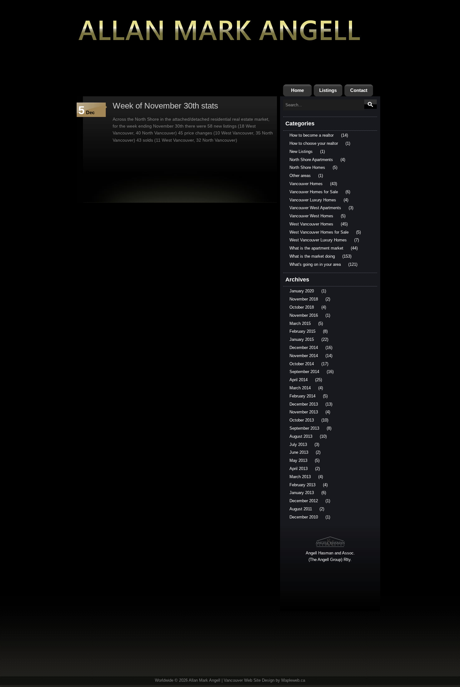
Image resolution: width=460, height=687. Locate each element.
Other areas (300, 175)
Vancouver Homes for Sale (313, 191)
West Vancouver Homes (311, 224)
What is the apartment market (316, 248)
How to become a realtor (311, 135)
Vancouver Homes (306, 183)
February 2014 (302, 396)
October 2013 (301, 420)
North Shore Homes (307, 167)
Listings (328, 90)
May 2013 (298, 460)
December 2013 (303, 404)
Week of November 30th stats (165, 105)
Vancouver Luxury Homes (312, 200)
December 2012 (303, 500)
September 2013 (304, 428)
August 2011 (300, 509)
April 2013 (298, 468)
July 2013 (298, 444)
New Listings (301, 151)
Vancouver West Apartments (315, 207)
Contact (358, 90)
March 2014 (300, 388)
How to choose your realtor (313, 143)
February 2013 (302, 484)
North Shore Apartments (311, 159)
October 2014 (301, 363)
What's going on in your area (315, 264)
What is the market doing (312, 256)
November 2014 (303, 355)
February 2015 (302, 331)
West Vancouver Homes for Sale (319, 232)
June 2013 (298, 452)
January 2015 (301, 339)
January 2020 (301, 291)
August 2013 (300, 436)
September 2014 (304, 371)
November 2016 (303, 315)
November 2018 (303, 299)
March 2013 (300, 476)
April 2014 (298, 379)
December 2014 (303, 347)
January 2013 (301, 492)
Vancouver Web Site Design (249, 680)
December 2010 (303, 517)
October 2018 (301, 307)
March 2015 (300, 323)
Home (297, 90)
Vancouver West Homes (311, 216)
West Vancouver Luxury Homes (318, 240)
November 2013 (303, 412)
